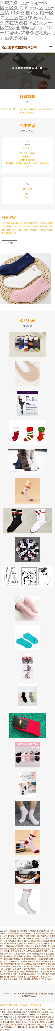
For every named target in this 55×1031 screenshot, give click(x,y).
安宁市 (20, 1024)
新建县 (39, 1024)
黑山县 (26, 1019)
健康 (36, 1022)
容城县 (34, 1027)
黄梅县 (18, 1022)
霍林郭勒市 (46, 1017)
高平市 (39, 1019)
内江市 (15, 1027)
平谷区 (7, 1019)
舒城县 (41, 1027)
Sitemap (32, 996)
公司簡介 (9, 242)
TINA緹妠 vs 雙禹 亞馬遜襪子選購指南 (27, 694)
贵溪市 (47, 1027)
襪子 (33, 993)
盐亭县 (42, 1022)
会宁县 (7, 1024)
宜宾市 (50, 1024)
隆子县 (48, 1022)
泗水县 (28, 1027)
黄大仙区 (6, 1030)
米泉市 (17, 1017)
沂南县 (22, 1027)
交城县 (38, 1017)
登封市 (12, 1022)
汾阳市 (13, 1024)
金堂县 (26, 1024)
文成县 (33, 1019)
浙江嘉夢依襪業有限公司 (19, 47)
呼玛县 (24, 1022)
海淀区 (2, 1027)
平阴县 (31, 1022)
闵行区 (33, 1024)
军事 (45, 1024)
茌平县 (32, 1017)
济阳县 (20, 1019)
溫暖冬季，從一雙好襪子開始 (27, 459)
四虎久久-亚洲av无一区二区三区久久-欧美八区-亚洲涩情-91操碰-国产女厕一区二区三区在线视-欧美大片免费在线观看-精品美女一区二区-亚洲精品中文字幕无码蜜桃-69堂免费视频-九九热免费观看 (27, 1011)
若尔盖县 (24, 1017)
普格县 (5, 1022)
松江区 (13, 1019)
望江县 (45, 1019)
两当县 (9, 1027)
